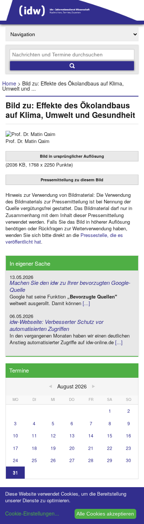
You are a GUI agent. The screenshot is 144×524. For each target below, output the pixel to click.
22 (109, 448)
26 (53, 460)
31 (15, 472)
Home (9, 83)
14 (90, 435)
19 (53, 448)
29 (109, 460)
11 (34, 435)
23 (128, 448)
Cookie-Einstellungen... (32, 513)
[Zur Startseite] (72, 18)
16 (128, 435)
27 (72, 460)
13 (72, 435)
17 (15, 448)
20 (72, 448)
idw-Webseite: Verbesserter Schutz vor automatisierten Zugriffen (56, 325)
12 (53, 435)
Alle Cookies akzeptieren (105, 514)
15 (109, 435)
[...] (86, 303)
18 (34, 448)
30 (128, 460)
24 (15, 460)
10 (15, 435)
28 (90, 460)
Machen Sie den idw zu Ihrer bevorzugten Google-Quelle (70, 286)
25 (34, 460)
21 (90, 448)
